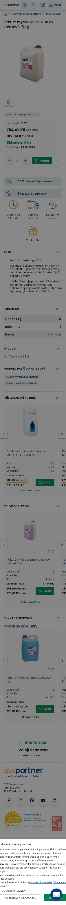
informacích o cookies (40, 882)
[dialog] (33, 872)
